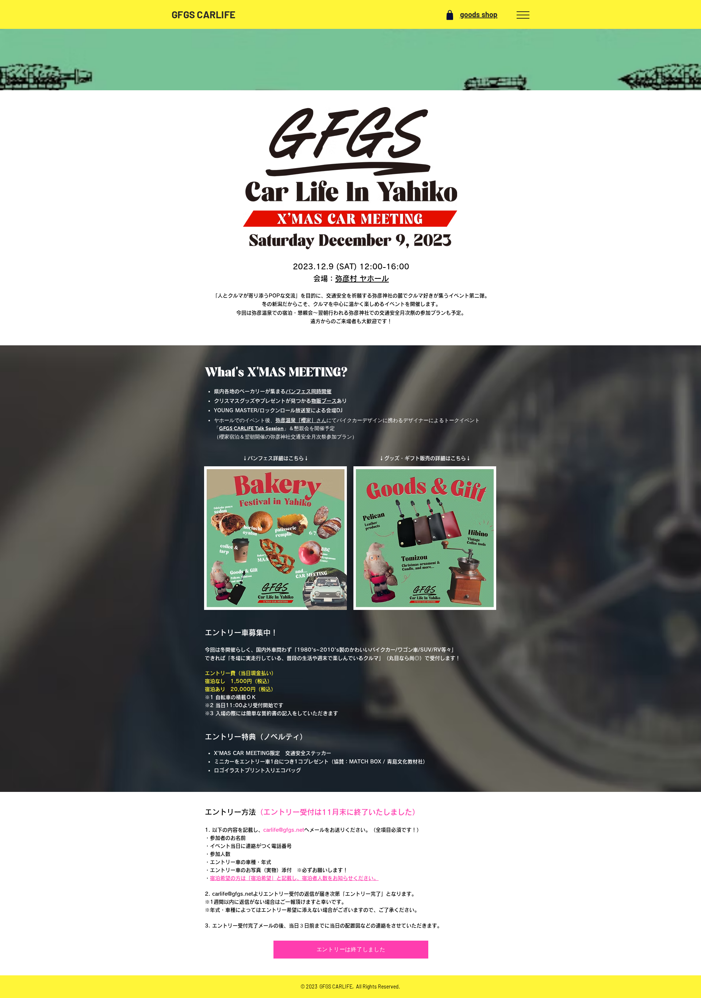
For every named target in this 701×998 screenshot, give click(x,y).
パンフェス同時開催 (309, 391)
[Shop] (450, 15)
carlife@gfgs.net (283, 829)
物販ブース (324, 400)
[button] (523, 15)
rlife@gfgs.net (235, 893)
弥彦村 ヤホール (362, 278)
